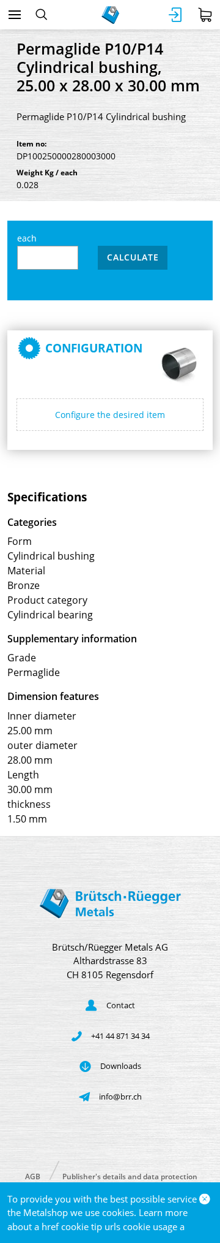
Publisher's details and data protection (129, 1175)
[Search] (41, 14)
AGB (32, 1175)
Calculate (132, 257)
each (27, 238)
